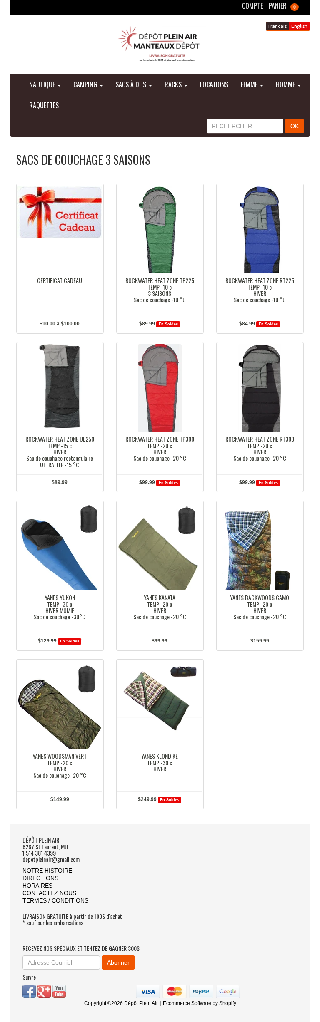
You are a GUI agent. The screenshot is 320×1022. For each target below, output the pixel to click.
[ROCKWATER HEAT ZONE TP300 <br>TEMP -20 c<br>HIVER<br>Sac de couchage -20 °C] (160, 388)
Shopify (227, 1003)
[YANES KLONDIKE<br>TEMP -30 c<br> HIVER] (160, 705)
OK (294, 126)
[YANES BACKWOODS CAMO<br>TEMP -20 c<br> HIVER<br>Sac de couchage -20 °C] (260, 546)
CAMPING (86, 84)
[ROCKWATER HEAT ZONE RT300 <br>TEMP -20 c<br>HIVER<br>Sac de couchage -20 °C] (260, 388)
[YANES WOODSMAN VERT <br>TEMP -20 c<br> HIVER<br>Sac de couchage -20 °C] (60, 705)
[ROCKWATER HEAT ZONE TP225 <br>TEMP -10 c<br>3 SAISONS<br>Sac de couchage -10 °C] (160, 229)
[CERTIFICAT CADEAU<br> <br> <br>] (60, 229)
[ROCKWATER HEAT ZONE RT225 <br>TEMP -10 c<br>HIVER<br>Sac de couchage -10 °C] (260, 229)
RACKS (174, 84)
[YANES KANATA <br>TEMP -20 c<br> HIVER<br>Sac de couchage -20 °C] (160, 546)
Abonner (118, 962)
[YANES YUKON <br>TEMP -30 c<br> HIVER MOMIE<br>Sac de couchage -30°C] (60, 546)
